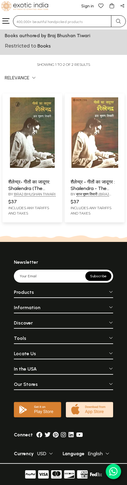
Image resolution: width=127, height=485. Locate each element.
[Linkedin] (71, 435)
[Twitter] (48, 435)
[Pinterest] (55, 435)
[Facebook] (39, 435)
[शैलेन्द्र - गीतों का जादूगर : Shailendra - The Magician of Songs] (94, 167)
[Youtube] (79, 435)
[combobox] (62, 21)
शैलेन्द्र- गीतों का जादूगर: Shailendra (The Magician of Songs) (29, 188)
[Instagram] (63, 435)
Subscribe (98, 276)
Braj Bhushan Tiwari (35, 194)
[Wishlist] (101, 5)
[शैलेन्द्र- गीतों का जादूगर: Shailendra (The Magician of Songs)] (32, 167)
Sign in (87, 6)
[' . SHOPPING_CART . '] (111, 5)
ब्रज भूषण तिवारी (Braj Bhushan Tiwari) (90, 196)
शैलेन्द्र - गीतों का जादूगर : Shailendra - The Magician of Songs (93, 188)
